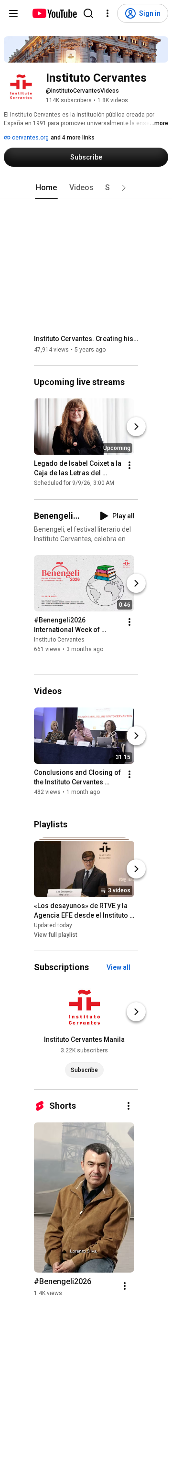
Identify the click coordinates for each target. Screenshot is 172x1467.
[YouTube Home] (54, 13)
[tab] (46, 187)
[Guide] (13, 13)
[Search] (88, 13)
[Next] (136, 427)
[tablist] (86, 187)
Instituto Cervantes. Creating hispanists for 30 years (86, 339)
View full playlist (55, 935)
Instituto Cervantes (59, 639)
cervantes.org (30, 137)
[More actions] (129, 465)
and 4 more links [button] (73, 137)
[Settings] (107, 13)
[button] (123, 187)
